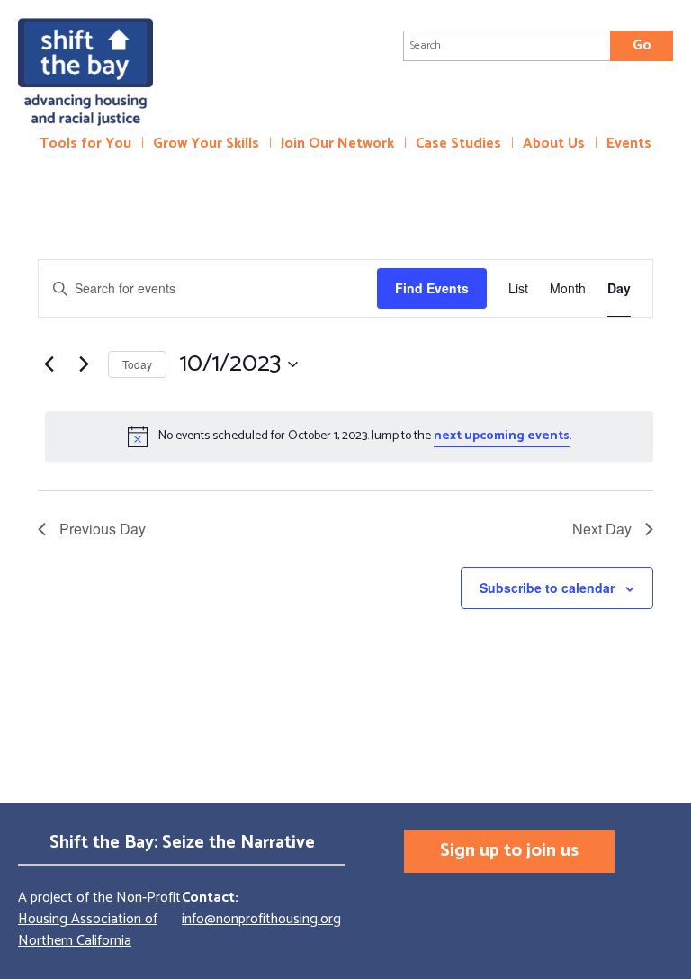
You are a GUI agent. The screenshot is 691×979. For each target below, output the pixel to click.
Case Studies (458, 144)
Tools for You (85, 144)
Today (137, 364)
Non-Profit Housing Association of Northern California (99, 919)
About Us (554, 144)
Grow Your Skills (206, 144)
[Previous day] (48, 364)
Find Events (432, 288)
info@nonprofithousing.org (261, 919)
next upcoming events (502, 436)
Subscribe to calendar (547, 588)
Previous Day (102, 529)
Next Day (602, 529)
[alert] (349, 436)
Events (628, 144)
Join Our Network (337, 144)
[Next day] (83, 364)
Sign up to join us (509, 851)
